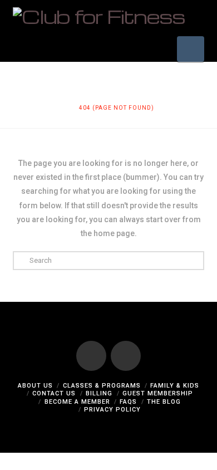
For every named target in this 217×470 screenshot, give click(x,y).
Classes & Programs (102, 385)
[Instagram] (126, 356)
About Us (35, 385)
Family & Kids (174, 385)
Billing (99, 393)
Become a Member (77, 401)
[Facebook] (91, 356)
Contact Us (54, 393)
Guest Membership (157, 393)
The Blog (164, 401)
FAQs (128, 401)
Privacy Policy (112, 409)
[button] (190, 49)
